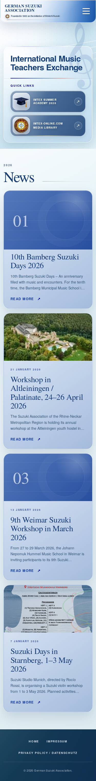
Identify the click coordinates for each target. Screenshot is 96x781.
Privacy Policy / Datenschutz (48, 753)
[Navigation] (86, 11)
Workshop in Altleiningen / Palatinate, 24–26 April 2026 (46, 392)
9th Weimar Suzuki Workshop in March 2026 (41, 528)
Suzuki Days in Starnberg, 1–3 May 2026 (41, 659)
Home (34, 741)
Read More (25, 298)
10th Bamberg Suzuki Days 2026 (44, 260)
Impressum (57, 741)
